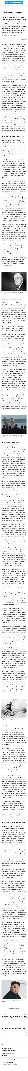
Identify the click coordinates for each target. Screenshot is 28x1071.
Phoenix (16, 1059)
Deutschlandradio (6, 1048)
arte (20, 1059)
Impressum (4, 1055)
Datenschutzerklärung (8, 1050)
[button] (2, 2)
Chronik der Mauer (7, 1062)
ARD (8, 1059)
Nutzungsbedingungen (8, 1053)
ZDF (11, 1059)
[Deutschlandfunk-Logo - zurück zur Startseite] (14, 2)
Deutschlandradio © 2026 (9, 1064)
